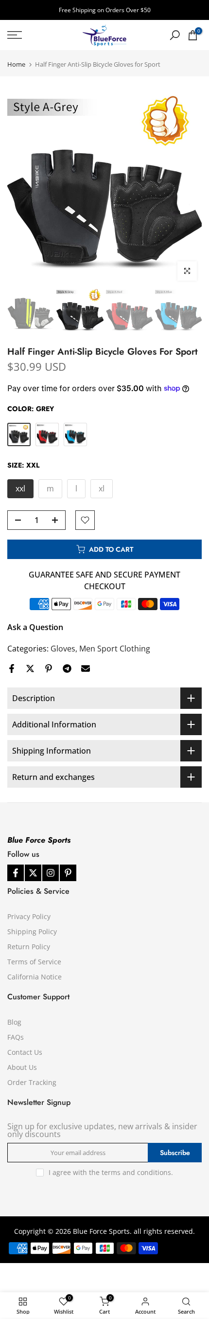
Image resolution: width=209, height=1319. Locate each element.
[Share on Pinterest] (48, 668)
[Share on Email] (85, 668)
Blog (14, 1022)
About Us (22, 1067)
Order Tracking (31, 1082)
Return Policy (28, 946)
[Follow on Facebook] (15, 873)
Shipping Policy (32, 931)
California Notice (34, 976)
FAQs (15, 1037)
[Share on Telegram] (67, 668)
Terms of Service (34, 961)
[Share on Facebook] (11, 668)
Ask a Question (35, 627)
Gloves (63, 648)
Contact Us (24, 1052)
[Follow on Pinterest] (68, 873)
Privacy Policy (29, 916)
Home (16, 64)
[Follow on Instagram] (50, 873)
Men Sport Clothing (114, 648)
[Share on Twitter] (30, 668)
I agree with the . (111, 1172)
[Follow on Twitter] (33, 873)
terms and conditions (136, 1172)
